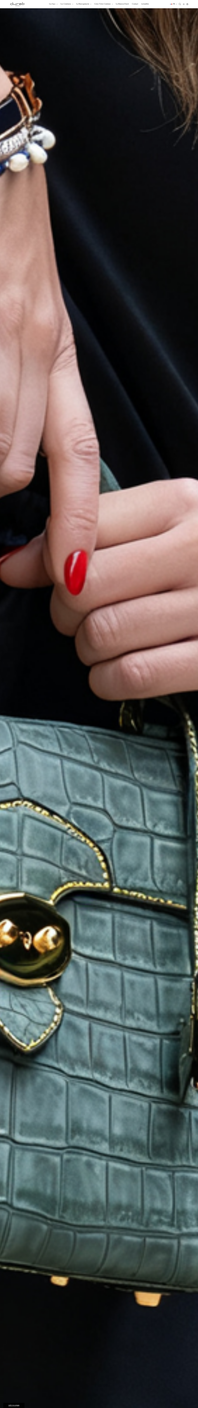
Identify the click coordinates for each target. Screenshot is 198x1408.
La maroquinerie (82, 4)
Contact (135, 4)
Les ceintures (66, 4)
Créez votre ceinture (102, 4)
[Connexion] (183, 4)
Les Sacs (52, 4)
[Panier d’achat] (187, 4)
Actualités (145, 4)
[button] (173, 4)
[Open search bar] (180, 4)
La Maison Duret (122, 4)
